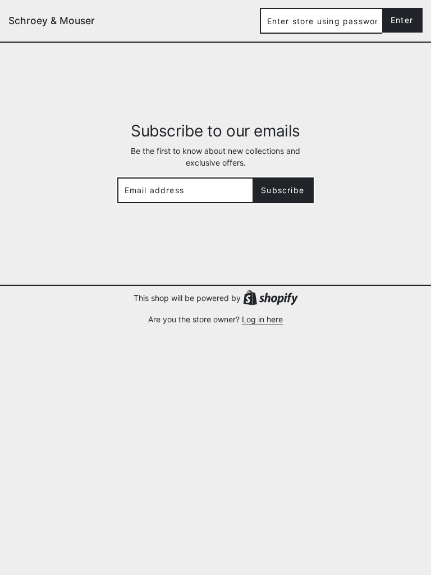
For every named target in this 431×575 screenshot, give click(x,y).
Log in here (262, 319)
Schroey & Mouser (51, 20)
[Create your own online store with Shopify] (270, 297)
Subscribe (282, 190)
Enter (402, 20)
